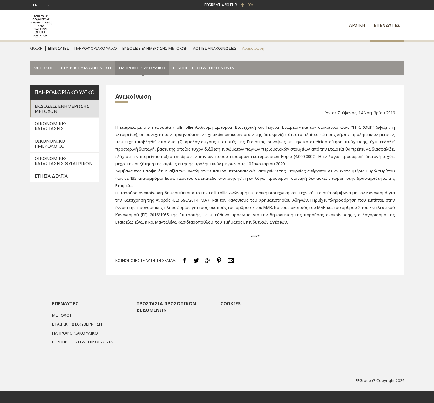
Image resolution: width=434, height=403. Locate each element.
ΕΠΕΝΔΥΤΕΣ (387, 25)
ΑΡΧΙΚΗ (357, 25)
